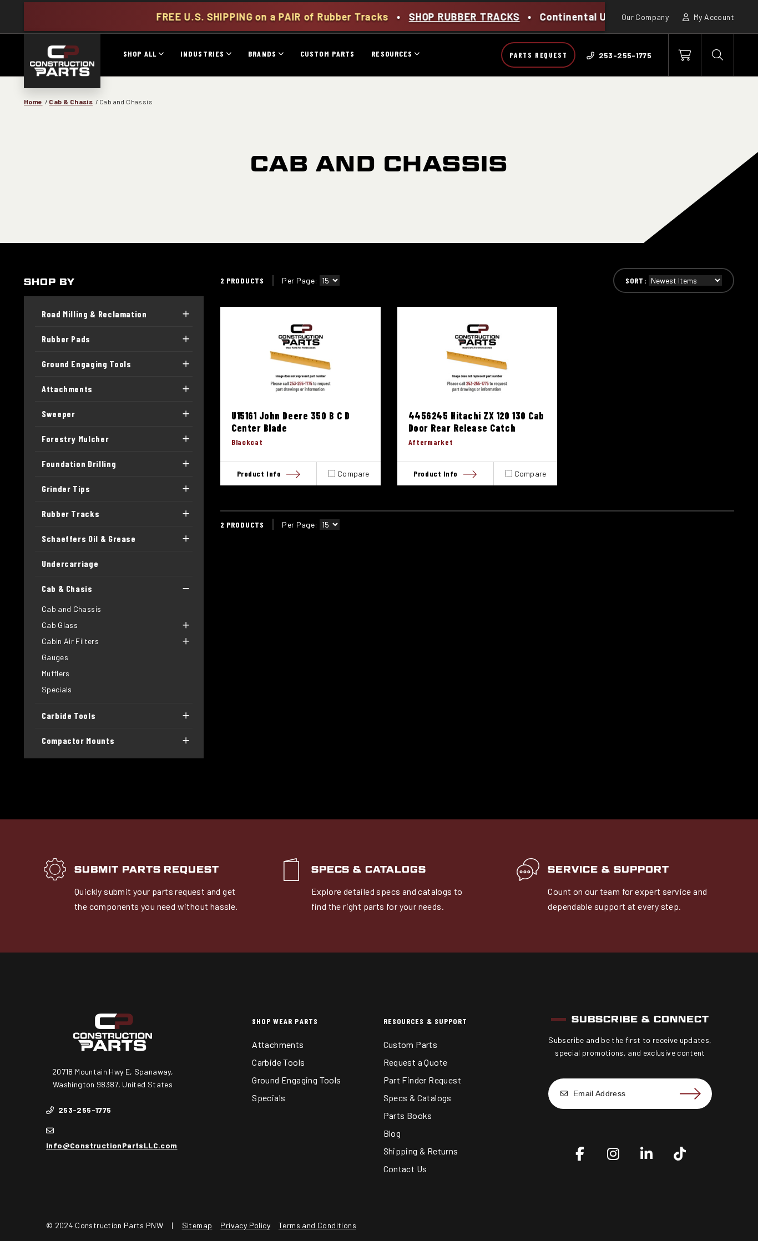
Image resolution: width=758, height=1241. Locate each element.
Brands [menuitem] (262, 53)
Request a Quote (415, 1062)
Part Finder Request (422, 1080)
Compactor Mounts (78, 740)
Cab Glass (60, 625)
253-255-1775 (83, 1110)
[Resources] (417, 55)
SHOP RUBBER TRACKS (427, 17)
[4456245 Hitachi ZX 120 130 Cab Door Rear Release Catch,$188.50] (477, 357)
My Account (713, 17)
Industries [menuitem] (202, 53)
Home (33, 101)
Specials (57, 689)
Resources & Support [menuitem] (425, 1021)
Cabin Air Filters (70, 641)
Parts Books (407, 1115)
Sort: (636, 280)
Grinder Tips (66, 488)
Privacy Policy (245, 1225)
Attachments (67, 388)
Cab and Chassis (71, 609)
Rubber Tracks (70, 513)
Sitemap (197, 1225)
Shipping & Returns (420, 1151)
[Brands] (281, 55)
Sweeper (58, 413)
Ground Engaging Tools (86, 363)
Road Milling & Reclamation (94, 313)
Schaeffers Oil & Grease (89, 538)
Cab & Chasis (71, 101)
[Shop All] (161, 55)
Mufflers (56, 673)
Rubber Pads (66, 338)
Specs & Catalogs (368, 869)
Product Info (259, 473)
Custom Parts (410, 1044)
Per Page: (299, 280)
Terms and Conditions (317, 1225)
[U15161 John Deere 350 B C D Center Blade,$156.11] (300, 357)
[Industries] (228, 55)
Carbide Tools (68, 715)
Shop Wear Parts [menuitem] (285, 1021)
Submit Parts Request (146, 869)
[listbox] (330, 280)
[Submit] (690, 1093)
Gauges (55, 657)
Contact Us (405, 1168)
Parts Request (538, 54)
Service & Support (608, 869)
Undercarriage (70, 563)
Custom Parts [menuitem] (327, 53)
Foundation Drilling (79, 463)
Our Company (645, 17)
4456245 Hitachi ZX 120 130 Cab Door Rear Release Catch (476, 421)
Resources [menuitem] (391, 53)
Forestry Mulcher (75, 438)
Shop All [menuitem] (139, 53)
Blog (392, 1133)
